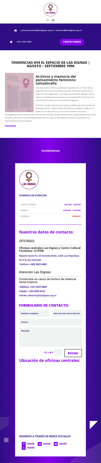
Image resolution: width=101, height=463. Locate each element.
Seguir (30, 443)
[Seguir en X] (24, 448)
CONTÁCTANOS (72, 42)
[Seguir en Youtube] (56, 444)
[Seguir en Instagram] (40, 444)
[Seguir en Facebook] (24, 444)
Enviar (73, 353)
